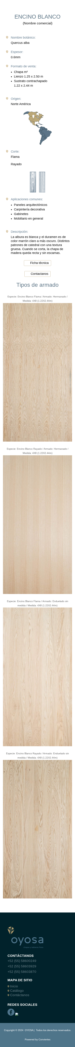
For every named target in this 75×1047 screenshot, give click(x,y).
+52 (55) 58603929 (22, 966)
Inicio (13, 986)
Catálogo (16, 990)
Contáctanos (19, 995)
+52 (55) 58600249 (22, 961)
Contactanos (39, 274)
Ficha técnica (39, 263)
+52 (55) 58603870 (22, 972)
